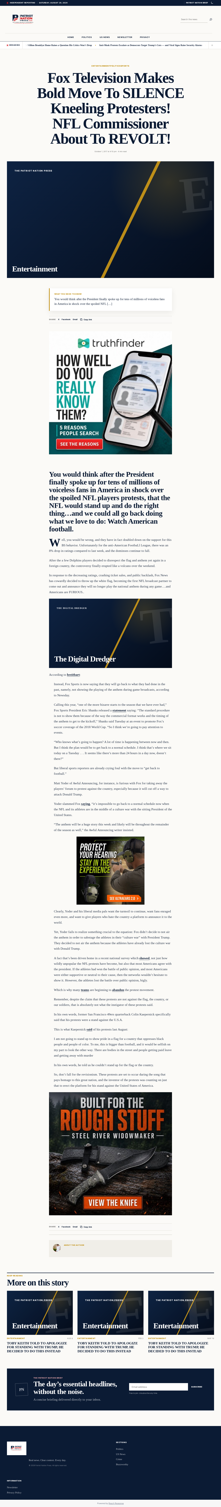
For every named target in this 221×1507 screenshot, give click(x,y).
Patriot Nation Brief (197, 3)
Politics (115, 66)
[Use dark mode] (212, 3)
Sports (125, 66)
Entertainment (101, 66)
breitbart (73, 674)
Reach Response (116, 1503)
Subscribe (196, 1387)
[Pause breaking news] (211, 45)
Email (75, 319)
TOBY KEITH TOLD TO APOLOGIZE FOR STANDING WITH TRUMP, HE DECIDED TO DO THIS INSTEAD (37, 1347)
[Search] (211, 19)
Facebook (66, 319)
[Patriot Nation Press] (23, 19)
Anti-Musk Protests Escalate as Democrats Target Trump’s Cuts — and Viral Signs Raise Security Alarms (117, 45)
